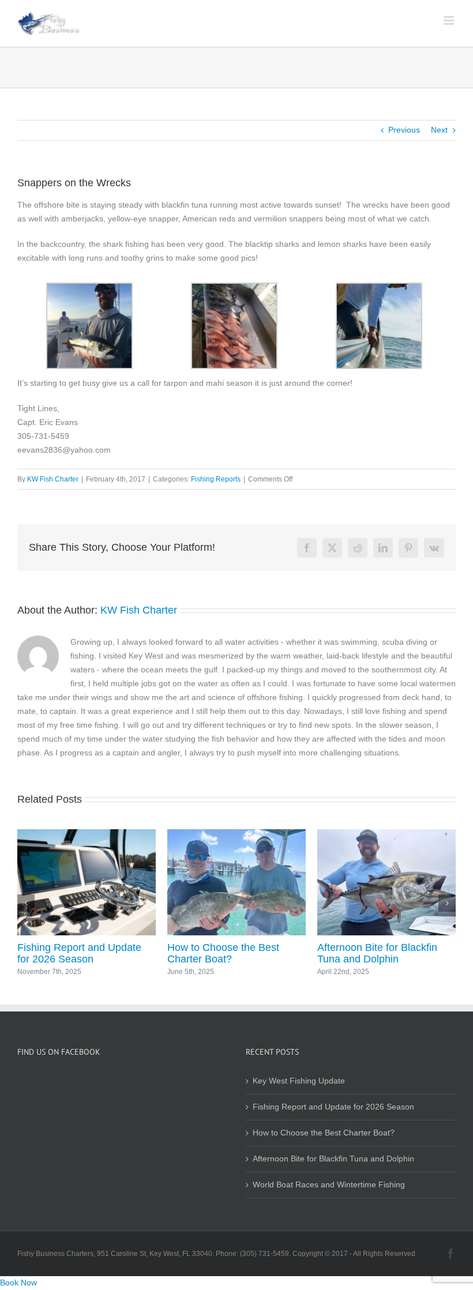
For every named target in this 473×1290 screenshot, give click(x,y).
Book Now (18, 1282)
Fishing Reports (216, 479)
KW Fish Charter (52, 479)
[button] (26, 903)
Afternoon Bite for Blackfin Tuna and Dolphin (333, 1158)
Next (439, 130)
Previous (404, 130)
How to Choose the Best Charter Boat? (324, 1133)
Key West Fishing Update (300, 947)
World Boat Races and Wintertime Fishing (144, 953)
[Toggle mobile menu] (450, 20)
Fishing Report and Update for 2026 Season (333, 1107)
